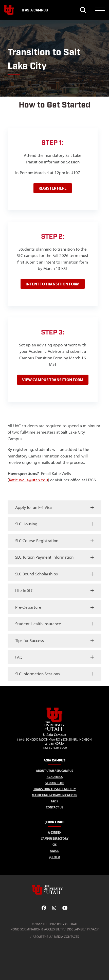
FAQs (54, 801)
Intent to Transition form (53, 283)
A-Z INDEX (54, 832)
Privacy (93, 929)
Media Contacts (66, 937)
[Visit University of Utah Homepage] (9, 10)
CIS (54, 845)
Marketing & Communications (54, 795)
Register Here (53, 188)
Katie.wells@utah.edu (28, 479)
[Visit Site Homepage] (54, 730)
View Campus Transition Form (52, 379)
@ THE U (54, 857)
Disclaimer (75, 929)
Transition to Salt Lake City (54, 789)
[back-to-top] (103, 970)
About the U (42, 937)
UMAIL (54, 851)
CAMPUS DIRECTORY (54, 838)
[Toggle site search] (83, 10)
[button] (54, 507)
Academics (55, 777)
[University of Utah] (54, 890)
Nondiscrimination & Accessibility (37, 929)
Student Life (54, 783)
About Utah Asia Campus (54, 771)
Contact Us (54, 807)
